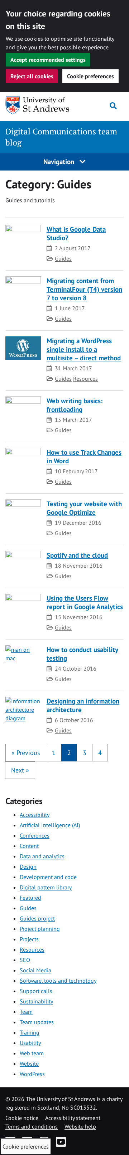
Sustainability (36, 1001)
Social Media (35, 970)
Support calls (36, 990)
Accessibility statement (72, 1117)
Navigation (59, 161)
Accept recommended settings (48, 59)
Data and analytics (42, 856)
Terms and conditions (31, 1126)
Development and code (48, 876)
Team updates (37, 1022)
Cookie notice (21, 1117)
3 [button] (84, 753)
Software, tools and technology (58, 980)
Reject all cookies (31, 76)
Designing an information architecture (83, 705)
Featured (30, 897)
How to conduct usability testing (82, 653)
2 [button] (69, 753)
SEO (25, 959)
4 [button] (100, 753)
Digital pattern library (46, 887)
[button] (25, 752)
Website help (80, 1126)
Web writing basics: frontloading (74, 405)
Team (26, 1011)
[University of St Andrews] (37, 105)
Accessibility (34, 814)
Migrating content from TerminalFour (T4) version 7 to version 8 (84, 289)
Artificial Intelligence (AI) (50, 825)
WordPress (32, 1073)
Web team (32, 1053)
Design (28, 866)
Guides (63, 258)
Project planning (40, 928)
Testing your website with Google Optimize (84, 508)
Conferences (34, 835)
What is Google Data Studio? (76, 233)
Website (29, 1063)
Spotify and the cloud (77, 555)
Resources (85, 378)
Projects (29, 939)
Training (29, 1032)
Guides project (37, 918)
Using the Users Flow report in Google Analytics (85, 602)
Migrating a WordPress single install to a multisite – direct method (84, 349)
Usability (30, 1042)
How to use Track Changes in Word (84, 456)
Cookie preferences (90, 76)
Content (29, 845)
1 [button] (54, 753)
